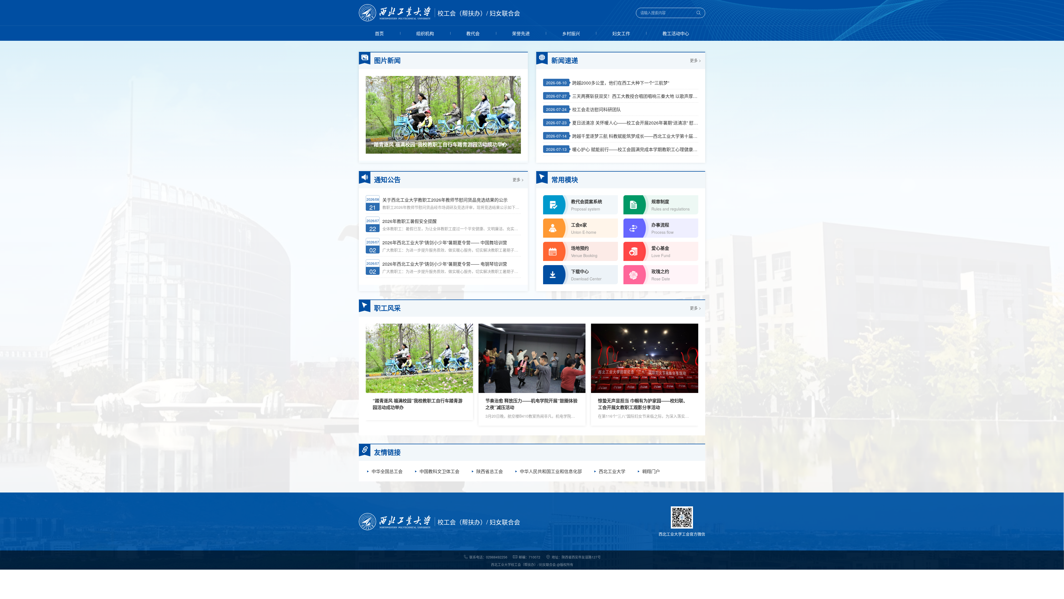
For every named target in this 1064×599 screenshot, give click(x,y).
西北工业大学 (612, 471)
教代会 (473, 33)
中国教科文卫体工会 (439, 471)
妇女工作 (621, 33)
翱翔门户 (651, 471)
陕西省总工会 (489, 471)
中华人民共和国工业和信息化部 (551, 471)
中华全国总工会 (387, 471)
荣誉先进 (521, 33)
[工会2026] (395, 12)
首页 (379, 33)
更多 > (695, 60)
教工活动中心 (676, 33)
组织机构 (425, 33)
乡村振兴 (571, 33)
